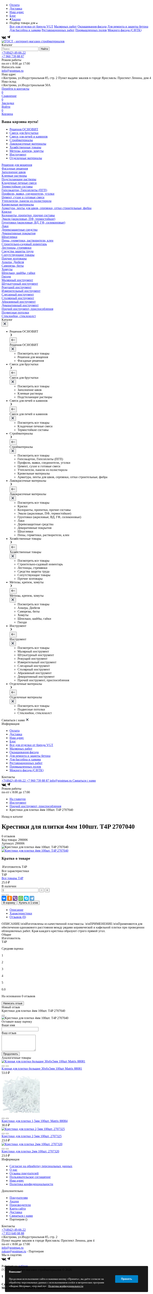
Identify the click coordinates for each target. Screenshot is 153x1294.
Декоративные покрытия (18, 233)
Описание (16, 909)
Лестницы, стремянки (16, 247)
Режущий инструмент (16, 287)
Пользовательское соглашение (30, 1177)
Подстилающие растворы (19, 179)
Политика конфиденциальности (31, 1184)
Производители (20, 1205)
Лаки (5, 226)
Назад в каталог (12, 816)
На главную (18, 799)
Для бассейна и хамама (25, 30)
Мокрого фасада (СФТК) (124, 30)
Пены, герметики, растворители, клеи (27, 240)
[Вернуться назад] (13, 340)
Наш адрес (17, 12)
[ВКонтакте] (4, 37)
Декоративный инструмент (20, 305)
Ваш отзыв (9, 1033)
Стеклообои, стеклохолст (19, 316)
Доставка (16, 8)
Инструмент (18, 802)
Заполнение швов (14, 172)
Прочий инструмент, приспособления (27, 309)
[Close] (3, 1015)
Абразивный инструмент (19, 301)
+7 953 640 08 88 (13, 1233)
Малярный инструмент (17, 280)
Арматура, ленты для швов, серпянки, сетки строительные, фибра (46, 208)
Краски (7, 211)
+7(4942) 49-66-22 (14, 52)
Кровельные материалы (18, 204)
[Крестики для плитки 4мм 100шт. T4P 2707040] (35, 850)
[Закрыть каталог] (5, 324)
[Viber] (15, 898)
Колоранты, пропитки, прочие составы (28, 215)
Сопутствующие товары (18, 255)
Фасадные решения (15, 168)
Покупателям (19, 1197)
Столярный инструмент (18, 298)
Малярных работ (65, 26)
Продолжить (10, 1053)
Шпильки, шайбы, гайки (18, 273)
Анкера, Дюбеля (13, 262)
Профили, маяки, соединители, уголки (28, 193)
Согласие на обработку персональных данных (41, 1166)
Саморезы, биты (13, 265)
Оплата (15, 5)
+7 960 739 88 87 (13, 56)
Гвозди (6, 276)
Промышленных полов (91, 30)
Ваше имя (8, 1025)
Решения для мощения (17, 165)
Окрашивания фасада (92, 26)
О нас (13, 1169)
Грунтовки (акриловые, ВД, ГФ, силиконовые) (33, 222)
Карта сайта (18, 1208)
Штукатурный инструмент (20, 283)
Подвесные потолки (15, 312)
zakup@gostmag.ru (14, 1251)
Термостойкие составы (17, 186)
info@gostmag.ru (13, 70)
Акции (16, 19)
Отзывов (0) (18, 917)
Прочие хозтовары (14, 258)
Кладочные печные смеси (19, 183)
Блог (13, 15)
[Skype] (26, 898)
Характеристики (21, 913)
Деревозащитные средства (19, 229)
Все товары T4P (12, 878)
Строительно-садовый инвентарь (24, 244)
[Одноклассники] (9, 898)
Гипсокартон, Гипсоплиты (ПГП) (24, 190)
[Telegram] (8, 37)
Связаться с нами (84, 780)
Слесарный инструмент (18, 294)
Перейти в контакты (15, 88)
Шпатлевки (9, 237)
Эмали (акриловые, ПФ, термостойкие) (28, 219)
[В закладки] (7, 895)
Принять (126, 1278)
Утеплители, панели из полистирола (26, 201)
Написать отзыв (12, 1003)
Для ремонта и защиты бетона (127, 26)
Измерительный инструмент (21, 291)
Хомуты (7, 269)
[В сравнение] (3, 895)
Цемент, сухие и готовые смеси (23, 197)
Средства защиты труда (17, 251)
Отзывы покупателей (24, 1173)
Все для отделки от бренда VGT (31, 26)
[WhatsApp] (20, 898)
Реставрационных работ (58, 30)
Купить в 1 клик (28, 902)
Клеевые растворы (14, 175)
